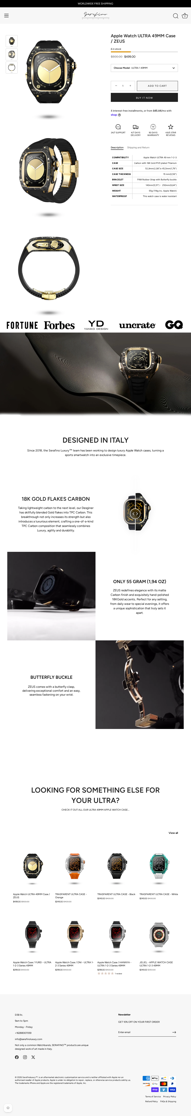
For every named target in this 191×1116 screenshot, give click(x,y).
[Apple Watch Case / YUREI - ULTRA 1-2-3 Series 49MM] (32, 934)
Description (117, 147)
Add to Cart (157, 85)
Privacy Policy (169, 1096)
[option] (12, 41)
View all (173, 833)
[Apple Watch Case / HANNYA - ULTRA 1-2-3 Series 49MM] (116, 934)
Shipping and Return (138, 147)
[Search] (176, 16)
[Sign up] (174, 1032)
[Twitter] (33, 1057)
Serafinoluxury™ (30, 1077)
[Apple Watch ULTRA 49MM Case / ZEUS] (12, 41)
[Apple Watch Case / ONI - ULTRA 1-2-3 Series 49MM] (74, 934)
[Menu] (6, 15)
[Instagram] (25, 1057)
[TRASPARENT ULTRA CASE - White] (159, 866)
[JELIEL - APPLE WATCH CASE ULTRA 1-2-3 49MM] (159, 934)
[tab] (119, 147)
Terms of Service (153, 1096)
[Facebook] (17, 1057)
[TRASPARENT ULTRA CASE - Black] (116, 866)
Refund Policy (151, 1101)
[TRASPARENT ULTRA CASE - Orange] (74, 866)
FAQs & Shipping (168, 1101)
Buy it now (144, 97)
